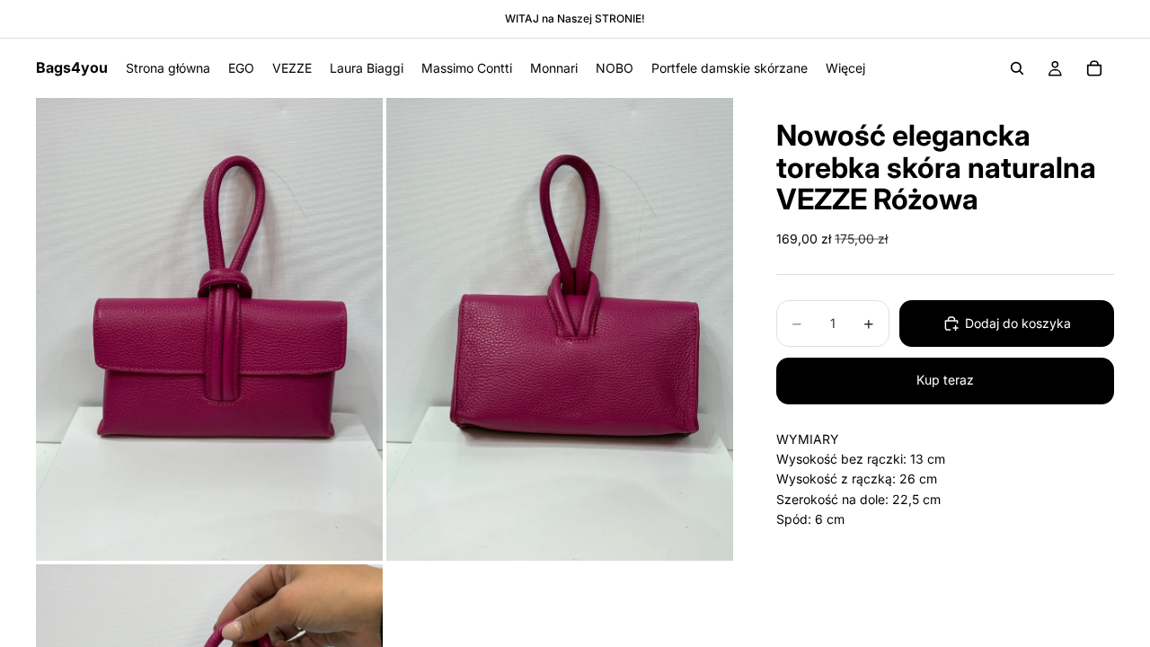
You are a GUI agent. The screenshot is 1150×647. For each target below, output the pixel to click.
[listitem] (845, 68)
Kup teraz (945, 379)
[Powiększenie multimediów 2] (559, 329)
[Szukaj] (1017, 68)
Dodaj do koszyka (1018, 323)
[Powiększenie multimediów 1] (209, 329)
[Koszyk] (1094, 68)
